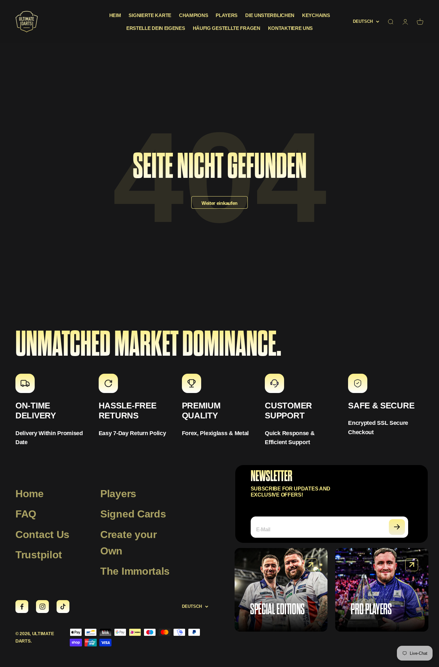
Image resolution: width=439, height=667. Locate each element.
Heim (115, 15)
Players (226, 15)
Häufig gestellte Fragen (226, 28)
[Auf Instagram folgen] (42, 606)
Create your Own (128, 543)
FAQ (25, 514)
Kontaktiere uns (290, 28)
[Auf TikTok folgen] (63, 606)
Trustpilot (38, 555)
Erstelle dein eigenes (155, 28)
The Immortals (135, 571)
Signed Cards (133, 514)
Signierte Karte (150, 15)
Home (29, 493)
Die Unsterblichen (269, 15)
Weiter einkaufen (219, 203)
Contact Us (42, 534)
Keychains (316, 15)
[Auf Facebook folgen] (21, 606)
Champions (193, 15)
